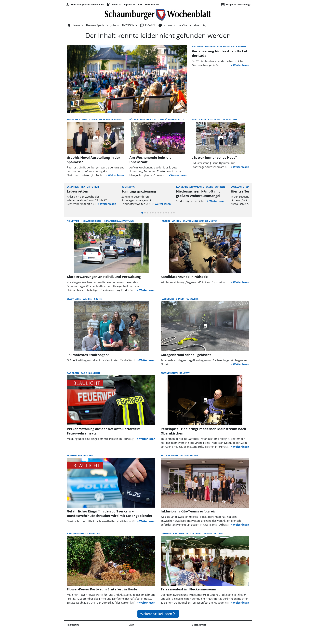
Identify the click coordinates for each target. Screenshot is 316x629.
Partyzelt (94, 533)
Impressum (129, 4)
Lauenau (166, 533)
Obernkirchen (169, 373)
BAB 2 (84, 373)
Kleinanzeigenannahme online (85, 5)
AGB (140, 4)
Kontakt (114, 5)
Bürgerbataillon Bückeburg (181, 119)
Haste (70, 533)
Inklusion (186, 455)
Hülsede (166, 220)
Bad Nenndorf (201, 46)
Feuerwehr (191, 298)
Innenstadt (230, 119)
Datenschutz (152, 4)
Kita (196, 455)
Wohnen (220, 186)
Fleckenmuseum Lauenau (188, 533)
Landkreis (73, 186)
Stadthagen (199, 119)
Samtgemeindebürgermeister (200, 220)
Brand (180, 298)
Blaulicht (94, 373)
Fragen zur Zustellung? (235, 5)
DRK (83, 186)
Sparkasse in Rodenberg (113, 119)
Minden (71, 455)
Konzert (184, 373)
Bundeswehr (85, 455)
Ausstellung (89, 119)
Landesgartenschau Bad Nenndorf (232, 46)
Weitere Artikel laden (158, 614)
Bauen (210, 186)
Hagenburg (168, 298)
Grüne (98, 298)
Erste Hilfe (93, 186)
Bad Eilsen (73, 373)
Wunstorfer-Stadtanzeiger (184, 25)
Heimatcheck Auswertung (118, 220)
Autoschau (215, 119)
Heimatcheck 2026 (91, 220)
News (76, 25)
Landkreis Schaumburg (190, 186)
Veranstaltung (153, 119)
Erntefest (81, 533)
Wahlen (177, 220)
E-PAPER (148, 25)
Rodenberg (74, 119)
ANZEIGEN (128, 25)
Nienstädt (73, 220)
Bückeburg (136, 119)
